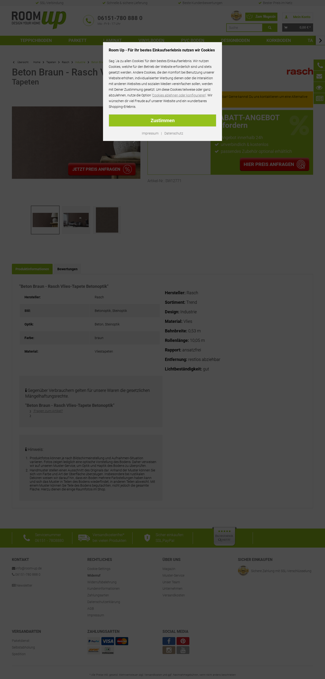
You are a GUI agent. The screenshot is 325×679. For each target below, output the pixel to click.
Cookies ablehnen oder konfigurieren (179, 95)
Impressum (150, 133)
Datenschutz (173, 133)
